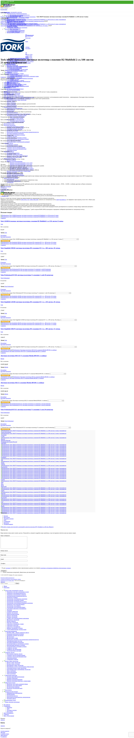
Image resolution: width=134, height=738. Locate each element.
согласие (8, 568)
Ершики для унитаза (12, 612)
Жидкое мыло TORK (12, 638)
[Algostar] (33, 513)
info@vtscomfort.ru (61, 199)
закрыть (3, 719)
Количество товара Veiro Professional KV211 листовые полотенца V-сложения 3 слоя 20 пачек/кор (28, 427)
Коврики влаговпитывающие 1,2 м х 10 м (21, 164)
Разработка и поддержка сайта (7, 580)
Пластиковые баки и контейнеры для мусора (18, 669)
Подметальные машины (13, 153)
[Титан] (33, 433)
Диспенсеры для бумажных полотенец (17, 599)
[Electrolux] (33, 496)
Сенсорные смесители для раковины (16, 608)
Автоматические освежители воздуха (17, 13)
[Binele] (33, 507)
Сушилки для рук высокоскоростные (16, 148)
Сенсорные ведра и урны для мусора (16, 100)
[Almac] (33, 511)
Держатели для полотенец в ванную (16, 594)
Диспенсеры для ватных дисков (15, 600)
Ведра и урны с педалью (13, 664)
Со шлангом (10, 182)
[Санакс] (33, 437)
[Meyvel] (33, 474)
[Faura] (33, 494)
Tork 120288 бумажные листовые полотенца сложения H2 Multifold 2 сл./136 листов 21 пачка (32, 221)
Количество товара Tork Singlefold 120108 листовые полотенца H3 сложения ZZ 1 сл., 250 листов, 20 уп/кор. (31, 320)
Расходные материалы (9, 125)
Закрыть (3, 582)
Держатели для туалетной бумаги (16, 604)
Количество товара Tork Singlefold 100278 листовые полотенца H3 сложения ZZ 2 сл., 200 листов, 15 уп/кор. (31, 346)
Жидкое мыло (10, 636)
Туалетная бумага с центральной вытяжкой (18, 142)
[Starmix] (33, 458)
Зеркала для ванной (12, 615)
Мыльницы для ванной (13, 619)
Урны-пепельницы (12, 105)
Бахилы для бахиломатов (13, 90)
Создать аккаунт (5, 731)
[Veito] (33, 450)
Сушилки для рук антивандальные (16, 147)
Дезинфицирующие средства (14, 129)
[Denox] (33, 499)
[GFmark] (33, 488)
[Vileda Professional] (33, 447)
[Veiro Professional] (33, 451)
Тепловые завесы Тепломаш (17, 121)
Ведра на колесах (11, 160)
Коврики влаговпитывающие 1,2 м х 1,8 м (21, 162)
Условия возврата (8, 524)
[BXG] (33, 503)
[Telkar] (33, 455)
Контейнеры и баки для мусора (15, 96)
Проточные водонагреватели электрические (18, 81)
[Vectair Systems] (33, 453)
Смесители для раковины (13, 626)
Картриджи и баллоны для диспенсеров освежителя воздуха (23, 132)
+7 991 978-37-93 (5, 2)
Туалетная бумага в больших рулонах (17, 646)
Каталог (3, 16)
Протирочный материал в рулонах (16, 135)
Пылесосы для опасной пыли (14, 70)
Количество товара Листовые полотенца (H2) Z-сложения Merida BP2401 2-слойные (24, 400)
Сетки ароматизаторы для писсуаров (16, 629)
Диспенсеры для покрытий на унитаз (17, 601)
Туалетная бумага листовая (14, 650)
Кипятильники (11, 77)
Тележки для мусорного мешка (15, 174)
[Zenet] (33, 444)
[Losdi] (33, 478)
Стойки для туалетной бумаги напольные (18, 618)
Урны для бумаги (11, 102)
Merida (2, 358)
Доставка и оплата (8, 518)
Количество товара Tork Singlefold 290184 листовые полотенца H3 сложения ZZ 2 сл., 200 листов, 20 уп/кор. (31, 266)
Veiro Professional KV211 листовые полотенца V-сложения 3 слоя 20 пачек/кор (27, 409)
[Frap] (33, 492)
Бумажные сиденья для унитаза (15, 635)
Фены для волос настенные (11, 178)
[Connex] (33, 500)
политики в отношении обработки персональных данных (55, 568)
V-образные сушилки (12, 144)
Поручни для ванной (12, 622)
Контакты (6, 523)
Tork (6, 70)
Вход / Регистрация (9, 715)
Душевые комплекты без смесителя (19, 75)
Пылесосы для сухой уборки (14, 67)
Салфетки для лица (12, 136)
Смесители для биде (12, 72)
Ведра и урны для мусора (13, 93)
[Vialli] (33, 448)
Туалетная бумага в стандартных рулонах (18, 139)
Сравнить (6, 714)
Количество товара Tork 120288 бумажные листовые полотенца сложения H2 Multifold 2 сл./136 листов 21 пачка (32, 239)
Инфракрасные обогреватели (14, 76)
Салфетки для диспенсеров (14, 649)
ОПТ (5, 520)
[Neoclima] (33, 471)
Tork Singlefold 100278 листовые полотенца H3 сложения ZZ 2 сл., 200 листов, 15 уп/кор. (30, 329)
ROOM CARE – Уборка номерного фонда (18, 632)
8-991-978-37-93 (25, 199)
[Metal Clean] (33, 475)
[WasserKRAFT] (33, 446)
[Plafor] (33, 468)
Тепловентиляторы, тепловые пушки (16, 115)
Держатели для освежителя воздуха (16, 593)
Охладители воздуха (12, 112)
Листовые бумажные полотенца (15, 133)
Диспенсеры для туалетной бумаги (16, 607)
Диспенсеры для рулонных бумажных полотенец (20, 603)
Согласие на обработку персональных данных (11, 579)
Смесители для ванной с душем (15, 624)
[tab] (49, 82)
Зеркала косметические (13, 614)
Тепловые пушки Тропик (16, 118)
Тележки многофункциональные (15, 175)
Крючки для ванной (12, 617)
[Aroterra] (33, 510)
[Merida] (33, 476)
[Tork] (33, 454)
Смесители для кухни (12, 625)
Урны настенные (11, 673)
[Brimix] (33, 504)
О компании (7, 521)
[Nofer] (33, 469)
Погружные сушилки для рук (14, 654)
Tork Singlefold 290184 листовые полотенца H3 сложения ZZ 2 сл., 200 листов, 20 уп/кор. (30, 248)
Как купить (7, 517)
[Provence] (33, 465)
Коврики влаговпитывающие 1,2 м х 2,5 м (21, 167)
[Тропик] (33, 430)
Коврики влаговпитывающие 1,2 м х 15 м (21, 165)
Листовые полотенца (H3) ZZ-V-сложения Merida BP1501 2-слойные (24, 356)
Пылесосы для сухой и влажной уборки (17, 66)
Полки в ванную (11, 621)
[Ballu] (33, 508)
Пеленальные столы (9, 123)
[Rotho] (33, 461)
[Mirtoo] (33, 472)
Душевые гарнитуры (12, 611)
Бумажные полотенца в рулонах (15, 126)
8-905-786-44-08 (34, 199)
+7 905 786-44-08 (10, 1)
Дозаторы (9, 610)
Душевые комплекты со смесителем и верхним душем (24, 76)
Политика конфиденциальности (7, 577)
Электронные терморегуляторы (15, 85)
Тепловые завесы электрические (15, 119)
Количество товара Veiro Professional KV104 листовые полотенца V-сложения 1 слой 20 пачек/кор (28, 293)
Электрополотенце (12, 150)
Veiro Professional (5, 278)
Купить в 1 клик (5, 240)
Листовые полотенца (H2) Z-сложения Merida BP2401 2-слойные (22, 382)
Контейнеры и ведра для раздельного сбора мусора (20, 666)
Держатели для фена (12, 597)
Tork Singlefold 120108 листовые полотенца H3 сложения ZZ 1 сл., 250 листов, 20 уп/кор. (24, 25)
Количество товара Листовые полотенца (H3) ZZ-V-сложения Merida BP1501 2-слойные (25, 373)
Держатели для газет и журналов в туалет (18, 17)
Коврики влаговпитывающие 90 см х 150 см (21, 169)
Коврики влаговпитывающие (14, 161)
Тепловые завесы (11, 82)
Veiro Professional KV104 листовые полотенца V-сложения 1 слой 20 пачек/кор (27, 275)
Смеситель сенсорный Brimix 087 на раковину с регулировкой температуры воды (22, 21)
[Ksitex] (33, 481)
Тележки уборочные (12, 176)
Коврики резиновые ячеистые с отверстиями (19, 171)
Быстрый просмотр (6, 237)
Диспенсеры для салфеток (14, 605)
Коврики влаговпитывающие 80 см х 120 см (21, 168)
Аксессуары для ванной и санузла (13, 12)
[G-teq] (33, 489)
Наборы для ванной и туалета (15, 628)
